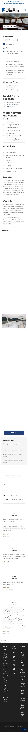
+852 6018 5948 (15, 1)
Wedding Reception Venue (22, 684)
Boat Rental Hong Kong (22, 663)
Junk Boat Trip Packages (22, 671)
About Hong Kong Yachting (22, 655)
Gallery (7, 26)
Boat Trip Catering (22, 699)
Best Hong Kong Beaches (22, 706)
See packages (10, 106)
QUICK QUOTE (14, 432)
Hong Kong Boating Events (22, 692)
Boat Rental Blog (22, 714)
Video (14, 26)
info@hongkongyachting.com (15, 4)
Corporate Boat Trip (22, 677)
